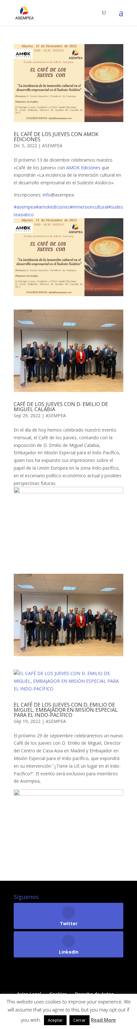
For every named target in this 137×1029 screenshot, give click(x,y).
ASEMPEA (52, 145)
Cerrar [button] (79, 1020)
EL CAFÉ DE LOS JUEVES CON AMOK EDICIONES (56, 137)
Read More (103, 1020)
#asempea (25, 207)
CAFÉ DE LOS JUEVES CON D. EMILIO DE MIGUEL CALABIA (61, 407)
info (47, 195)
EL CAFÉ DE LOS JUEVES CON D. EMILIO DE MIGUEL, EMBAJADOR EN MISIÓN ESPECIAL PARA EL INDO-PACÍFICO (66, 709)
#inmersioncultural (89, 207)
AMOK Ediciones (83, 168)
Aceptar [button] (55, 1020)
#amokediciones (53, 207)
